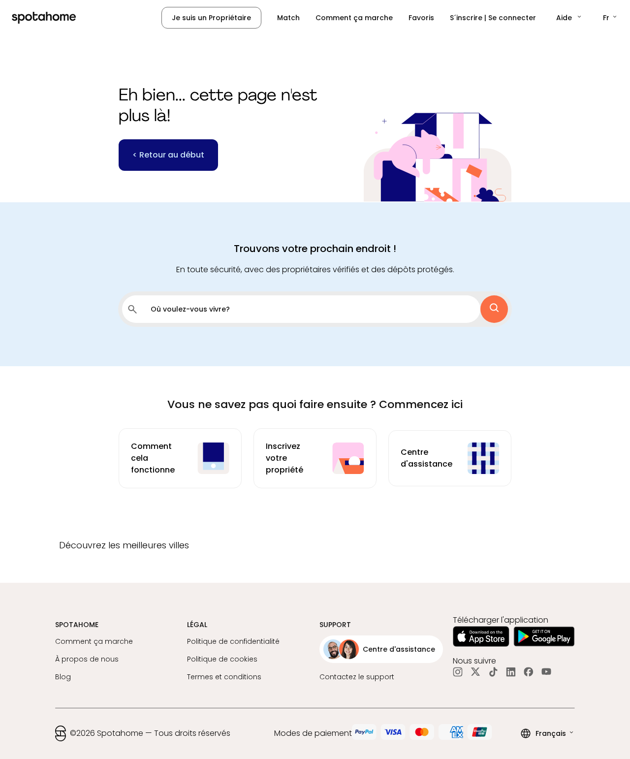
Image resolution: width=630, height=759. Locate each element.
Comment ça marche (354, 18)
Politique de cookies (222, 659)
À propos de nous (87, 659)
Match (288, 18)
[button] (569, 17)
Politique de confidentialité (233, 641)
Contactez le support (356, 677)
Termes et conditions (224, 677)
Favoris (421, 18)
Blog (63, 677)
